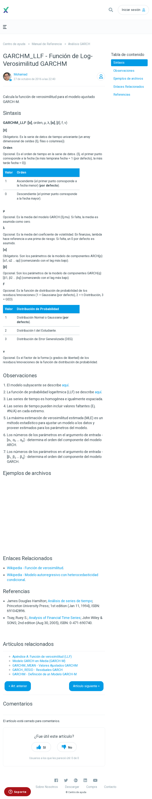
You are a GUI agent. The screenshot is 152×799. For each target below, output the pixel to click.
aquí (65, 385)
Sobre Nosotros (47, 787)
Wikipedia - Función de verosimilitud (35, 568)
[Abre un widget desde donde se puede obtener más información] (17, 792)
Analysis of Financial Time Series (55, 618)
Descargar (72, 787)
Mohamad (20, 74)
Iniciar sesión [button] (131, 10)
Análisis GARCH (79, 44)
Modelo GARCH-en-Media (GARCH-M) (38, 661)
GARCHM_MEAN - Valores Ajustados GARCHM (45, 665)
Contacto (110, 787)
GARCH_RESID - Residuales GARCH (37, 670)
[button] (111, 10)
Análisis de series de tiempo (70, 601)
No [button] (70, 747)
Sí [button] (44, 747)
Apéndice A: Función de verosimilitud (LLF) (42, 656)
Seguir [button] (101, 76)
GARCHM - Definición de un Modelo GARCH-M (44, 674)
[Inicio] (21, 10)
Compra (91, 787)
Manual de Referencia (47, 44)
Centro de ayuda (14, 44)
